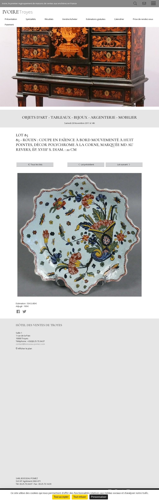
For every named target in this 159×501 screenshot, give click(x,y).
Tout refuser (79, 497)
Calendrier (119, 19)
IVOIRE (17, 12)
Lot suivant (122, 164)
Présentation (11, 19)
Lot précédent (87, 164)
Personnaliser (98, 497)
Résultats (49, 19)
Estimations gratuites (95, 19)
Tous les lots (36, 164)
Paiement (9, 24)
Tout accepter (61, 497)
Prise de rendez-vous (143, 19)
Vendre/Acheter (69, 19)
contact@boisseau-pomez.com (30, 344)
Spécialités (31, 19)
